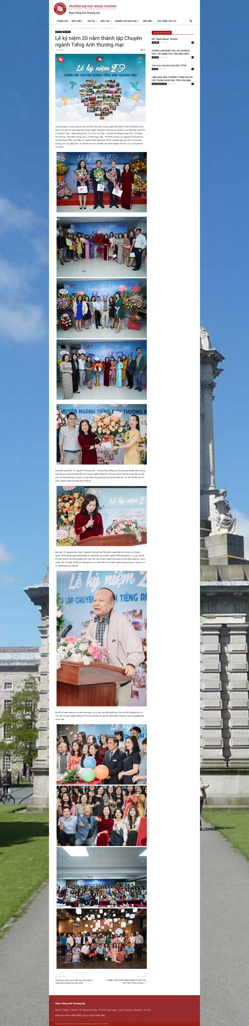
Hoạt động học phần (159, 84)
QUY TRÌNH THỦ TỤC (167, 21)
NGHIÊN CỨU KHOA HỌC (126, 21)
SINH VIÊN (147, 21)
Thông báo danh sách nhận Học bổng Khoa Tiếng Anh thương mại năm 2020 (73, 981)
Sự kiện (155, 69)
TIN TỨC (91, 21)
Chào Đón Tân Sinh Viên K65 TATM (169, 65)
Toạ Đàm (155, 42)
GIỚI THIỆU (76, 21)
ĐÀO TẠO (105, 21)
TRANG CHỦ (62, 21)
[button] (191, 21)
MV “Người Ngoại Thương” (165, 39)
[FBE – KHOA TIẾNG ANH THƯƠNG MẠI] (124, 9)
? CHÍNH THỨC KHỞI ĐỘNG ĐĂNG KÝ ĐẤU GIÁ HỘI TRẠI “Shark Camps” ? (126, 981)
